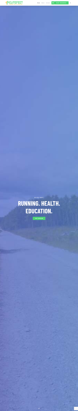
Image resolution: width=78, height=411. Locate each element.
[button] (70, 3)
